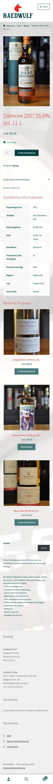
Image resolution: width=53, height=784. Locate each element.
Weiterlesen (26, 446)
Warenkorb (40, 777)
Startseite (10, 25)
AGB (9, 735)
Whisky (26, 25)
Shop (19, 25)
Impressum (12, 746)
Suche (26, 779)
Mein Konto (9, 779)
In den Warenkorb (26, 152)
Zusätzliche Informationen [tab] (16, 179)
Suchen (6, 543)
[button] (45, 40)
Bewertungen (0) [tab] (11, 187)
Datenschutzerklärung (18, 741)
